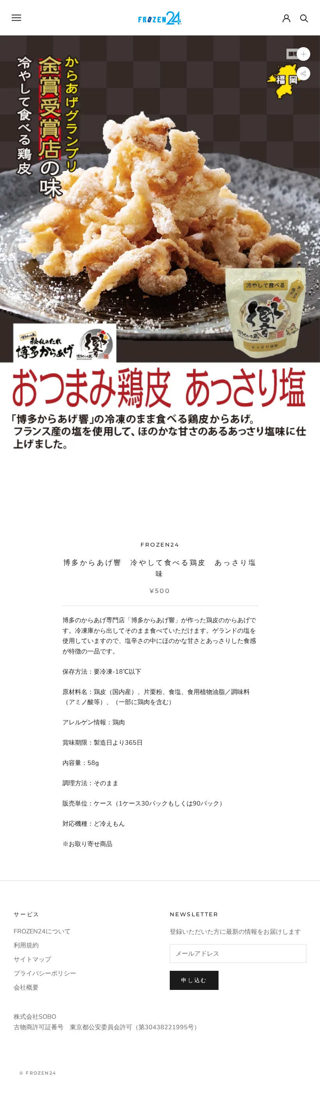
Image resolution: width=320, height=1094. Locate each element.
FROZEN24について (42, 931)
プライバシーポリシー (45, 973)
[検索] (304, 18)
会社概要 (26, 987)
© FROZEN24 (38, 1073)
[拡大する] (303, 53)
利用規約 (26, 945)
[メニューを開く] (16, 17)
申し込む (194, 980)
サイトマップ (32, 959)
